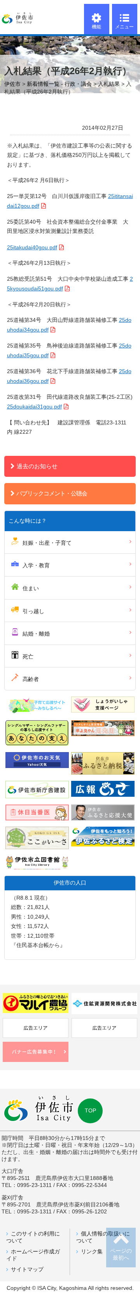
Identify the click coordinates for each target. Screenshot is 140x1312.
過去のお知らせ (37, 466)
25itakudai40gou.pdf (32, 247)
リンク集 (92, 1252)
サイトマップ (27, 1269)
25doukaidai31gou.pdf (34, 407)
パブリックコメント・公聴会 (51, 493)
